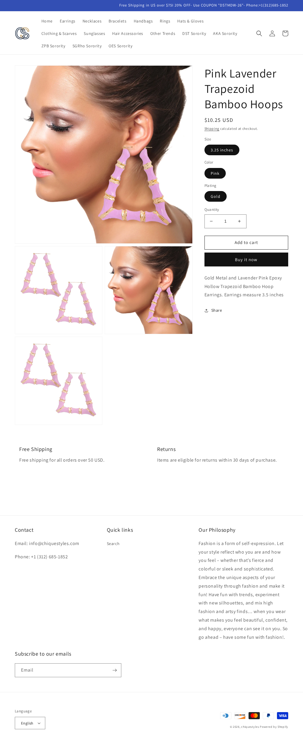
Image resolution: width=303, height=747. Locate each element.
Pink (215, 173)
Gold (215, 196)
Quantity (211, 209)
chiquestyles (250, 727)
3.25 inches (222, 150)
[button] (259, 33)
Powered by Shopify (274, 727)
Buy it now (246, 259)
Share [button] (216, 310)
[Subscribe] (114, 670)
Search (113, 543)
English (27, 723)
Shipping (212, 128)
